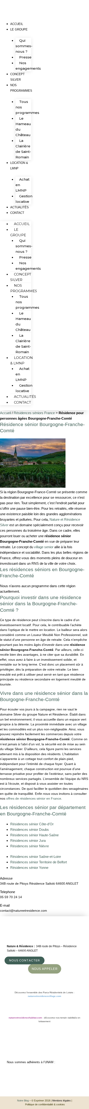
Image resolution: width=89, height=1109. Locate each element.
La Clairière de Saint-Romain (23, 148)
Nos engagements (28, 66)
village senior (43, 547)
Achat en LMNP (22, 185)
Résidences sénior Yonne (29, 868)
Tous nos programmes (27, 107)
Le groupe (19, 29)
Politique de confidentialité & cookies (45, 1104)
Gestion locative (24, 388)
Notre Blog (23, 1100)
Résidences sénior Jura (28, 840)
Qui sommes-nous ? (24, 46)
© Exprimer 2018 (40, 1100)
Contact (17, 213)
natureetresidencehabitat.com (25, 1017)
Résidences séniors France (34, 413)
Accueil (22, 224)
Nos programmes (21, 87)
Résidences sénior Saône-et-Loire (35, 857)
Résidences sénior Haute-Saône (34, 835)
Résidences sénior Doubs (29, 829)
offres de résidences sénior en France (33, 798)
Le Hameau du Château (23, 126)
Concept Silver (17, 76)
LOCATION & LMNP (19, 165)
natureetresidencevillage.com (44, 996)
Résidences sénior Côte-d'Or (32, 824)
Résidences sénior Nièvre (29, 846)
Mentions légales (61, 1100)
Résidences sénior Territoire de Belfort (38, 862)
